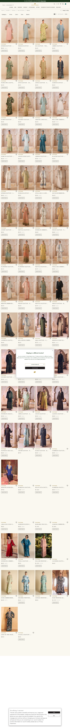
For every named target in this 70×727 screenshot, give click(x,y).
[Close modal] (52, 350)
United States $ (35, 364)
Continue (35, 368)
